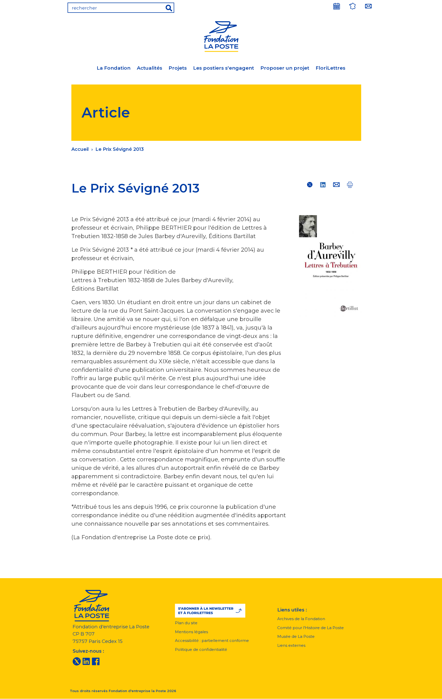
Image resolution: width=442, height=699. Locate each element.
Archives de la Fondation (301, 618)
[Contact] (368, 6)
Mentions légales (191, 631)
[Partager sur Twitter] (309, 184)
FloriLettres (330, 68)
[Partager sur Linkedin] (323, 184)
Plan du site (186, 622)
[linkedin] (86, 661)
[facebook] (96, 661)
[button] (210, 611)
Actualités (149, 68)
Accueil (80, 149)
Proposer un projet (284, 68)
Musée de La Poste (296, 636)
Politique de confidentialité (201, 649)
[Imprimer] (349, 184)
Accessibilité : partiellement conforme (212, 640)
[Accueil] (221, 35)
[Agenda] (336, 6)
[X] (77, 661)
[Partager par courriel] (336, 184)
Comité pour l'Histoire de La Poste (310, 627)
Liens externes (291, 645)
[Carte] (352, 6)
